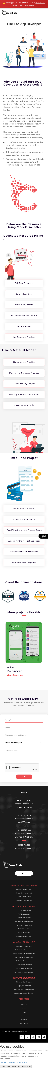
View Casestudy (15, 675)
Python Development (24, 910)
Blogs (24, 1012)
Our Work (24, 1008)
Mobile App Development (24, 942)
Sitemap (24, 1020)
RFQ (24, 873)
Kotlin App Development (24, 965)
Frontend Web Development (24, 885)
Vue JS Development (24, 897)
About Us (24, 1005)
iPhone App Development (24, 972)
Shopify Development (24, 986)
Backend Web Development (24, 906)
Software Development (24, 978)
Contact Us (24, 1023)
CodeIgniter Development (24, 921)
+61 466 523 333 (24, 830)
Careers (24, 1016)
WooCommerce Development (24, 993)
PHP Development (24, 914)
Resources (24, 999)
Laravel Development (24, 918)
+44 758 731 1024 (24, 845)
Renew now (40, 3)
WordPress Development (24, 936)
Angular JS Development (24, 889)
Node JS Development (24, 925)
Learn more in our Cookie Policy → (14, 1062)
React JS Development (24, 893)
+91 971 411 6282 (24, 801)
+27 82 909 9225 (24, 815)
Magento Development (24, 982)
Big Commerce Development (24, 989)
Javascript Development (24, 900)
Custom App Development (24, 968)
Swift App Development (24, 961)
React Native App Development (24, 954)
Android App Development (24, 950)
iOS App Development (24, 946)
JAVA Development (24, 932)
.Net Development (24, 929)
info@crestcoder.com (24, 848)
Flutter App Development (24, 957)
